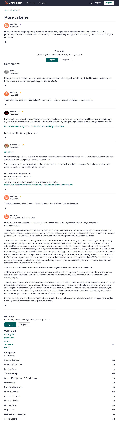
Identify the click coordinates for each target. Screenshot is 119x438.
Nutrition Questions (59, 387)
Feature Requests (59, 392)
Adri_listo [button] (13, 215)
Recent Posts (9, 338)
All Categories (9, 334)
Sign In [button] (52, 60)
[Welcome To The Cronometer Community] (13, 3)
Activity (7, 341)
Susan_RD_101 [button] (15, 145)
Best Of (7, 348)
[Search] (91, 3)
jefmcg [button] (12, 71)
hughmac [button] (13, 24)
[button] (6, 25)
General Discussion (59, 396)
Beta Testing (59, 405)
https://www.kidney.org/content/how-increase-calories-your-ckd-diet (34, 126)
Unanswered (59, 344)
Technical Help (59, 373)
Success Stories (59, 401)
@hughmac (9, 152)
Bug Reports (59, 410)
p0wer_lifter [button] (14, 111)
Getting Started (59, 360)
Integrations (59, 382)
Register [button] (66, 60)
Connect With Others (59, 364)
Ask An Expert (59, 419)
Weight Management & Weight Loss (59, 378)
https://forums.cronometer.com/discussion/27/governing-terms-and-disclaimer (38, 184)
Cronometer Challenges (59, 414)
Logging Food (59, 369)
